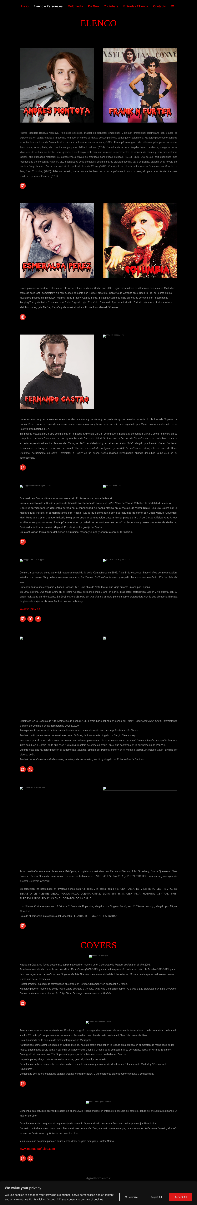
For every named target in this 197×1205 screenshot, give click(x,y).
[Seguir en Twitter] (30, 619)
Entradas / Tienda (135, 6)
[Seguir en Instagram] (23, 186)
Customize (131, 1197)
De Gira (93, 6)
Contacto (159, 6)
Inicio (24, 6)
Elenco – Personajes (48, 6)
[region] (98, 1193)
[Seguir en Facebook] (38, 619)
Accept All (180, 1197)
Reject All (156, 1197)
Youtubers (111, 6)
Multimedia (75, 6)
